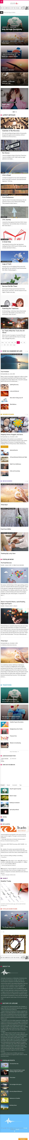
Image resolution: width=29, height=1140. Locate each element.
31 (21, 342)
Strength (25, 1128)
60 (10, 344)
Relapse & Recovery (7, 53)
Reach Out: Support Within (9, 12)
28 (12, 342)
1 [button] (12, 111)
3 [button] (15, 111)
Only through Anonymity (12, 29)
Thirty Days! (5, 43)
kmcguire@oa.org (5, 373)
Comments (14, 785)
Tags (20, 785)
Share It (15, 605)
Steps (16, 53)
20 (9, 342)
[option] (14, 98)
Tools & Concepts (6, 261)
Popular (2, 785)
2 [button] (13, 111)
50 (7, 344)
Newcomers (13, 41)
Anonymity (5, 27)
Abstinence (5, 41)
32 (24, 342)
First (3, 342)
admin (3, 565)
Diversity (3, 217)
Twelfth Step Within (8, 54)
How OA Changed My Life (8, 354)
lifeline (4, 81)
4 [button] (16, 111)
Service (3, 283)
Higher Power (5, 328)
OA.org (17, 1129)
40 (4, 344)
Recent (8, 785)
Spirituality (14, 417)
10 (6, 342)
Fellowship (4, 194)
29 (15, 342)
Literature (11, 81)
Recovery (21, 41)
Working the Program (14, 150)
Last (14, 344)
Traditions (13, 27)
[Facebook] (2, 820)
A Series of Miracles (8, 70)
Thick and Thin (6, 83)
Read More (4, 446)
